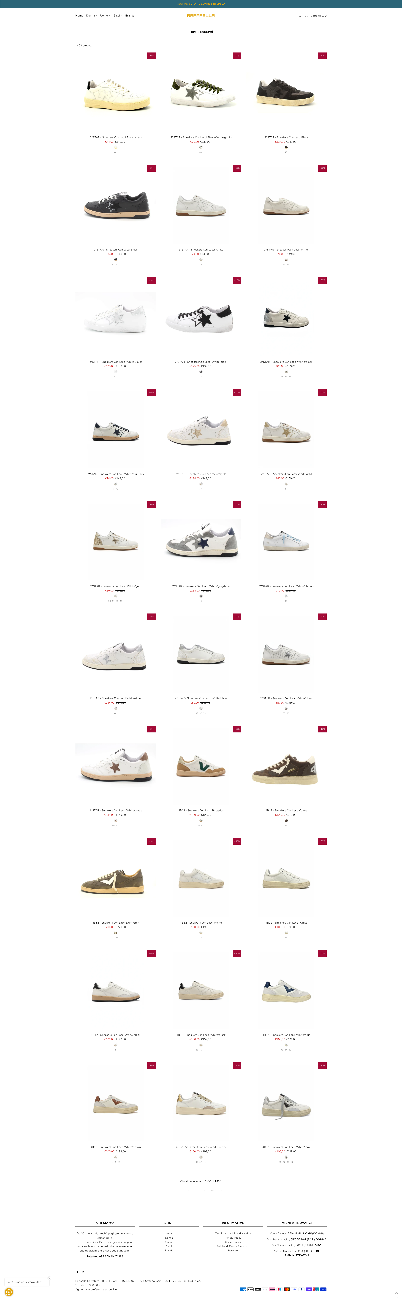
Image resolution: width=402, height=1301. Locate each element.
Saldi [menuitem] (116, 15)
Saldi (169, 1246)
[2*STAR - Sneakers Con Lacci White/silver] (115, 653)
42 (117, 264)
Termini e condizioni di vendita (233, 1233)
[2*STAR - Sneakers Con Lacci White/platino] (286, 541)
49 (212, 1190)
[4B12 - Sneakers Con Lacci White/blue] (286, 990)
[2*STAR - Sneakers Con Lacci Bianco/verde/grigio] (201, 92)
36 (282, 376)
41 (113, 264)
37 (200, 489)
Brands (169, 1250)
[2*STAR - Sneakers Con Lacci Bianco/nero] (115, 92)
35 (200, 264)
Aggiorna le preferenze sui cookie (96, 1289)
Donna (90, 15)
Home (169, 1233)
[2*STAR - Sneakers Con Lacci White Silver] (115, 317)
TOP (396, 1297)
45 (286, 152)
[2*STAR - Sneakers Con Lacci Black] (286, 92)
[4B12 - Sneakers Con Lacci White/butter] (201, 1102)
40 (115, 152)
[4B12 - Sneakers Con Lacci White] (201, 878)
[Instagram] (83, 1272)
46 (286, 937)
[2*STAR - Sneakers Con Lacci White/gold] (201, 429)
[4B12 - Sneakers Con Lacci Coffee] (286, 766)
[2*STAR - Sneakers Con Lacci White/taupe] (115, 766)
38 (286, 376)
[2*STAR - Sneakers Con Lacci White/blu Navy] (115, 429)
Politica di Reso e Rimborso (233, 1246)
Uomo (104, 15)
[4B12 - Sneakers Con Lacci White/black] (115, 990)
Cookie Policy (233, 1242)
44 (286, 1050)
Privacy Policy (233, 1238)
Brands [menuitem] (130, 15)
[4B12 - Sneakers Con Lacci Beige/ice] (201, 766)
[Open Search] (300, 16)
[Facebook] (77, 1272)
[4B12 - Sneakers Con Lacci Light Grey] (115, 878)
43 (117, 489)
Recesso (233, 1250)
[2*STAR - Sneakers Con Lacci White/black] (201, 317)
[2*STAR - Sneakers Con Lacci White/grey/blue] (201, 541)
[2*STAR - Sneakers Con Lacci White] (201, 205)
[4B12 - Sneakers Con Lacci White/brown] (115, 1102)
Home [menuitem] (79, 15)
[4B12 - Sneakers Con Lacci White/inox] (286, 1102)
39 (290, 376)
